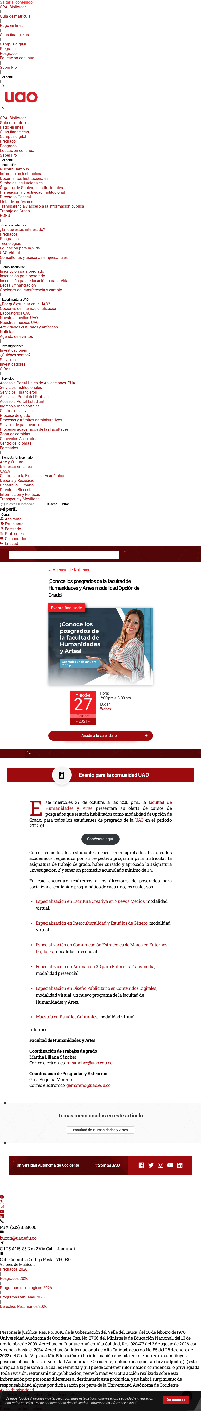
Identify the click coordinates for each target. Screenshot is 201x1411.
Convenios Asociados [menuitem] (18, 438)
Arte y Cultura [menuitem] (11, 462)
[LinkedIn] (2, 1217)
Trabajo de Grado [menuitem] (15, 211)
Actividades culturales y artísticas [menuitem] (29, 327)
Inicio (17, 555)
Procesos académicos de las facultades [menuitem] (34, 429)
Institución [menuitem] (8, 165)
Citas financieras (14, 35)
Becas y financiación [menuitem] (18, 285)
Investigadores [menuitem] (12, 364)
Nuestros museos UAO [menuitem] (19, 322)
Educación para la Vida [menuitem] (20, 248)
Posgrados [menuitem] (9, 239)
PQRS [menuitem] (5, 215)
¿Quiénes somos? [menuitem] (15, 355)
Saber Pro (8, 67)
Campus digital (13, 44)
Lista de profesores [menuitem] (16, 201)
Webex (105, 709)
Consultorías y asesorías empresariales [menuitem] (34, 257)
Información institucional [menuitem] (21, 173)
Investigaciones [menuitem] (12, 346)
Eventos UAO (33, 555)
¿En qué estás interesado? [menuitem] (22, 229)
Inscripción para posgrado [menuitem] (22, 276)
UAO (139, 820)
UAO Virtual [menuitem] (10, 252)
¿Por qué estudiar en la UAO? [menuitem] (25, 304)
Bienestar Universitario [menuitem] (17, 457)
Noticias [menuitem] (7, 331)
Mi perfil (7, 77)
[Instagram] (2, 1207)
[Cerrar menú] (1, 114)
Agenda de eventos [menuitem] (16, 336)
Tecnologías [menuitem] (10, 243)
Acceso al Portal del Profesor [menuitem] (25, 397)
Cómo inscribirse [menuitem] (13, 267)
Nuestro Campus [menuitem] (14, 169)
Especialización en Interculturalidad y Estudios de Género (92, 923)
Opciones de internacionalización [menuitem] (28, 308)
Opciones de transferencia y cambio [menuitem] (31, 290)
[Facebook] (2, 1197)
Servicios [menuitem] (8, 359)
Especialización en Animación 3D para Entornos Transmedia (95, 966)
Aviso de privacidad (17, 1390)
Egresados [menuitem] (9, 448)
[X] (2, 1202)
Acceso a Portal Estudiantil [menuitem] (23, 401)
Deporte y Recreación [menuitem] (18, 480)
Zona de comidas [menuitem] (15, 434)
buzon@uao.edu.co (18, 1238)
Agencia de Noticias (59, 555)
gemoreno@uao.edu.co (88, 1085)
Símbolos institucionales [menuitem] (21, 183)
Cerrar (65, 504)
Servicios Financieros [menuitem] (18, 392)
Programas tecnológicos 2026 (26, 1288)
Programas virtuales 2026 (22, 1297)
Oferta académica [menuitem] (13, 225)
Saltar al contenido (16, 2)
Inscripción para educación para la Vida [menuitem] (34, 280)
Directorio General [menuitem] (15, 197)
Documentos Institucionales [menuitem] (24, 178)
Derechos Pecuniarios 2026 (23, 1306)
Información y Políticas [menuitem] (20, 494)
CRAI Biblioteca (13, 7)
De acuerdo (176, 1400)
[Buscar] (3, 86)
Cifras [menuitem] (5, 369)
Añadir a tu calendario (99, 735)
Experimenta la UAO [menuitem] (15, 299)
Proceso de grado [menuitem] (15, 415)
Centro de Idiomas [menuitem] (15, 443)
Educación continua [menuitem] (17, 58)
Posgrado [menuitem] (8, 53)
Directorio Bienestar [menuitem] (17, 489)
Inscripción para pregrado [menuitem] (22, 271)
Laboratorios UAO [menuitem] (15, 313)
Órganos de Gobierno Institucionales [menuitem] (31, 187)
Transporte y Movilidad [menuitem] (20, 499)
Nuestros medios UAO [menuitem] (19, 318)
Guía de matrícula (15, 16)
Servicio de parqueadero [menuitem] (21, 424)
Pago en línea (12, 25)
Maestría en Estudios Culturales (66, 1017)
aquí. (133, 1403)
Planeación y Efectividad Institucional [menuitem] (32, 192)
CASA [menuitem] (5, 471)
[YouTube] (2, 1212)
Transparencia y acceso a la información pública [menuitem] (42, 206)
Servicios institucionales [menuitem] (21, 387)
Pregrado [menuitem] (8, 48)
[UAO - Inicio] (21, 104)
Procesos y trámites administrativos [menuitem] (31, 420)
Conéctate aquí (100, 839)
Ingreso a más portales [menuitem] (19, 406)
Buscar (52, 504)
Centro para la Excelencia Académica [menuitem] (32, 476)
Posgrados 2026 (14, 1278)
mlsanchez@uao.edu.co (89, 1063)
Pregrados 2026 (13, 1269)
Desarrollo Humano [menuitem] (17, 485)
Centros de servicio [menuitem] (16, 410)
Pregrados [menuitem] (9, 234)
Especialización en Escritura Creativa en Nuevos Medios (90, 901)
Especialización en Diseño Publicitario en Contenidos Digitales (96, 988)
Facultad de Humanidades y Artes (100, 1130)
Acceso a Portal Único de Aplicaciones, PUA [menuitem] (37, 383)
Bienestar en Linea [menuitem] (16, 466)
